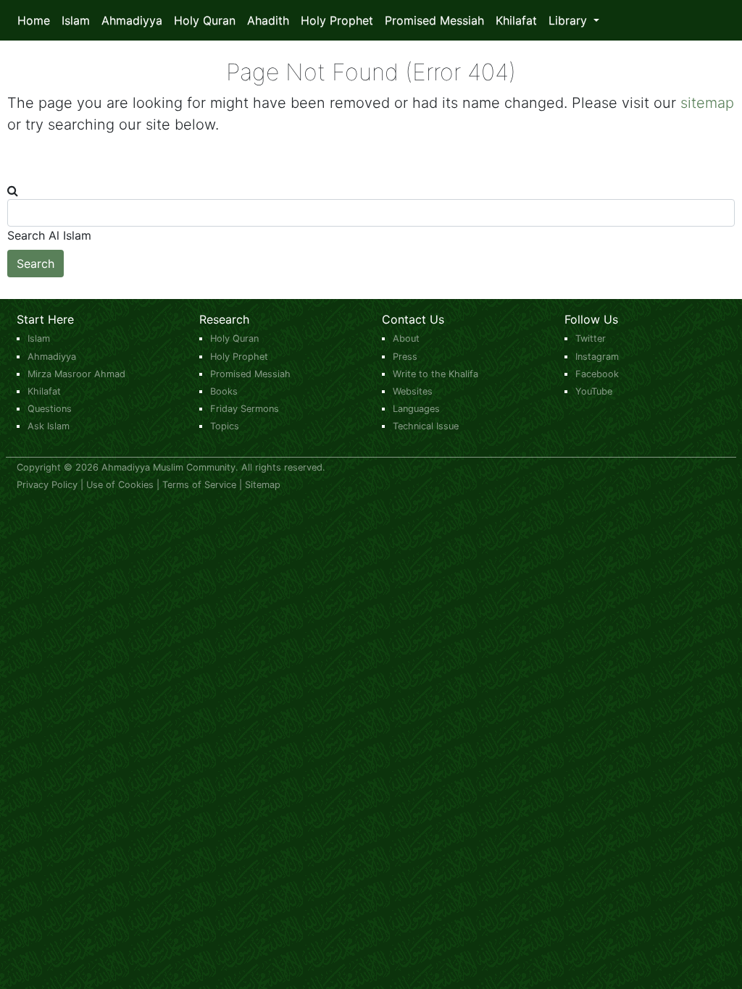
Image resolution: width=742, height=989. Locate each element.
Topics (224, 426)
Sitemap (262, 484)
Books (224, 391)
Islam (76, 20)
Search (35, 263)
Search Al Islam (49, 235)
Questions (50, 408)
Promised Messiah (434, 20)
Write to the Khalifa (435, 374)
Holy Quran (204, 20)
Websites (413, 391)
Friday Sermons (244, 408)
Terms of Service (199, 484)
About (406, 338)
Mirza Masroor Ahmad (76, 374)
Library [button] (570, 20)
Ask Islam (49, 426)
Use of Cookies (120, 484)
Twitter (590, 338)
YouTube (593, 391)
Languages (416, 408)
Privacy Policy (47, 484)
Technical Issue (426, 426)
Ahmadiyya (131, 20)
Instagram (597, 356)
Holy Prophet (337, 20)
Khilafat (516, 20)
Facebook (597, 374)
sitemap (707, 102)
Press (405, 356)
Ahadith (268, 20)
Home (33, 20)
